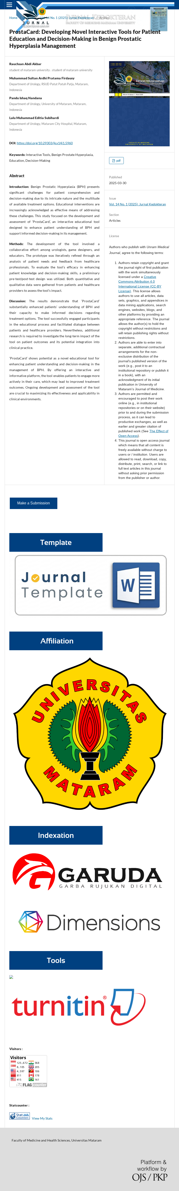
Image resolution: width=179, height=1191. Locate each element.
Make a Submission (33, 503)
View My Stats (42, 1118)
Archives (29, 18)
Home (13, 18)
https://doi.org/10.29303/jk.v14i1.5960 (45, 143)
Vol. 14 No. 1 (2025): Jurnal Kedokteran (67, 18)
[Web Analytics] (20, 1118)
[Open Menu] (9, 4)
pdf (118, 160)
